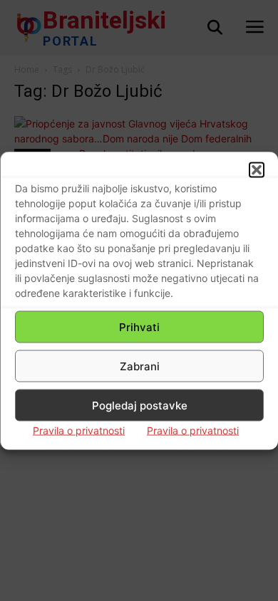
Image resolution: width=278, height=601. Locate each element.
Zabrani (140, 365)
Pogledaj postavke (139, 405)
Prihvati (139, 326)
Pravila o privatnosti (79, 430)
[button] (256, 170)
